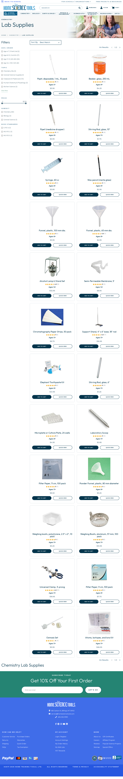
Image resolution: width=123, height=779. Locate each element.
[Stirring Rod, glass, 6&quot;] (99, 368)
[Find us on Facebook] (56, 724)
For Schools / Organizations (76, 1)
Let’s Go (93, 690)
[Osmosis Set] (52, 624)
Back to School (13, 1)
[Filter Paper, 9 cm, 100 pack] (99, 573)
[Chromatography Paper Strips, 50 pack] (52, 318)
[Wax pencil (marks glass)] (99, 166)
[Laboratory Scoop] (99, 419)
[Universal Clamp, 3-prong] (52, 573)
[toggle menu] (29, 13)
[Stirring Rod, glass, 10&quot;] (99, 115)
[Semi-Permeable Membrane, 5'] (99, 267)
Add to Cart (41, 93)
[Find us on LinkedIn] (67, 724)
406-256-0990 (62, 717)
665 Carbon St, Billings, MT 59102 (62, 711)
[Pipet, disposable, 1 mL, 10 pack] (52, 65)
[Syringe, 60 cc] (52, 166)
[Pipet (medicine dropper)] (52, 115)
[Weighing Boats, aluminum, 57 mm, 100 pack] (99, 520)
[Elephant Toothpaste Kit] (52, 368)
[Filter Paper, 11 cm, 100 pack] (52, 469)
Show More (4, 90)
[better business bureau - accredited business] (117, 758)
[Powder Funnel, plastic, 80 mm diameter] (99, 469)
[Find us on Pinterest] (58, 724)
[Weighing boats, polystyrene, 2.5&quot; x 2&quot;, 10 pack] (52, 520)
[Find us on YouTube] (64, 724)
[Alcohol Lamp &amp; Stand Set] (52, 267)
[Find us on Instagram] (61, 724)
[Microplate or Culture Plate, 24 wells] (52, 419)
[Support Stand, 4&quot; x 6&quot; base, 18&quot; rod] (99, 318)
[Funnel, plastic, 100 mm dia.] (52, 217)
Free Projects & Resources (109, 1)
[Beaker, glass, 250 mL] (99, 65)
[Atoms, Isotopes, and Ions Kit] (99, 624)
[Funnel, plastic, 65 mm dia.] (99, 217)
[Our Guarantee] (94, 758)
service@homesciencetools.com (62, 714)
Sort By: (34, 42)
